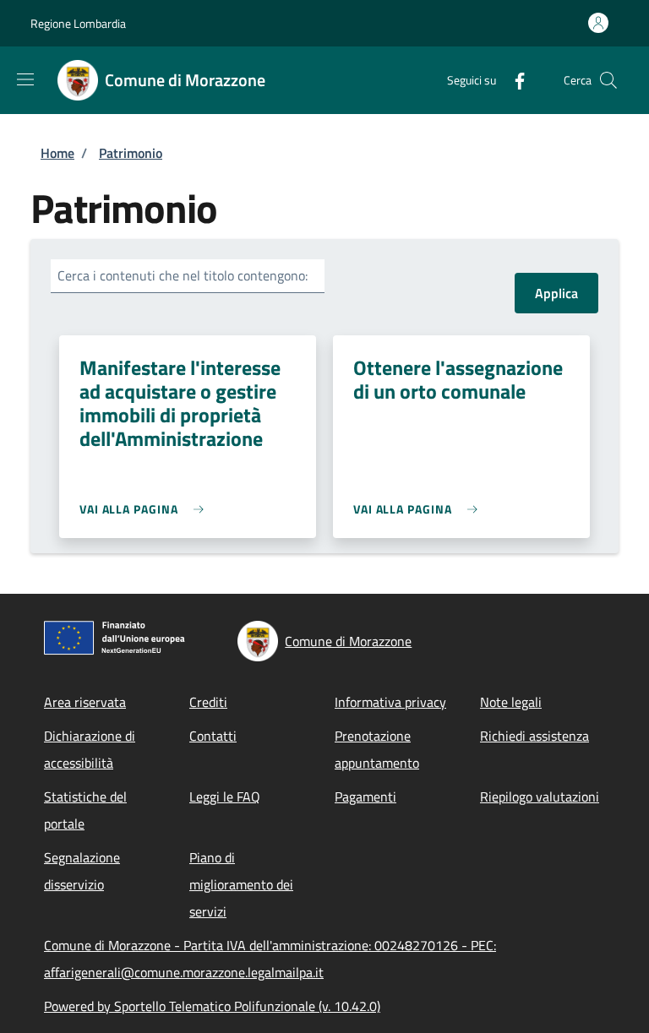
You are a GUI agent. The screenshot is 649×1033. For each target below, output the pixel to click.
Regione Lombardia (78, 23)
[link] (145, 509)
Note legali (511, 702)
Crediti (208, 702)
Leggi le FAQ (224, 796)
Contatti (213, 736)
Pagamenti (365, 796)
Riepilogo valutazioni (539, 796)
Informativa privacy (390, 702)
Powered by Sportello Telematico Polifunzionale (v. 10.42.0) (212, 1006)
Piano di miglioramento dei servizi (241, 884)
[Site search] (608, 80)
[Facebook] (513, 79)
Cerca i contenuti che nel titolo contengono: (182, 275)
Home (57, 153)
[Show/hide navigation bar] (25, 79)
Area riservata (85, 702)
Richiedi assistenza (534, 736)
